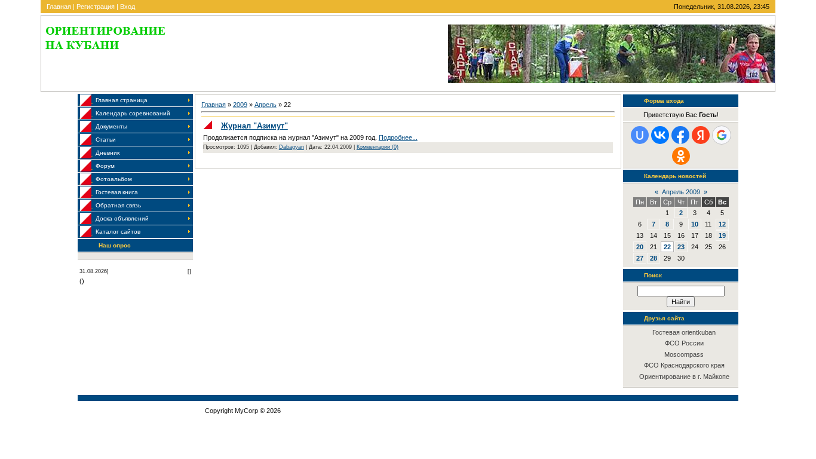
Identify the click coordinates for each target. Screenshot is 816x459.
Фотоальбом (114, 179)
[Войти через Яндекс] (701, 135)
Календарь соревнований (133, 113)
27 (639, 258)
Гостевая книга (117, 192)
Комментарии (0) (377, 147)
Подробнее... (398, 137)
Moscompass (684, 354)
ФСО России (684, 343)
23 (681, 246)
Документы (111, 126)
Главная (59, 6)
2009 (240, 104)
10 (694, 224)
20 (639, 246)
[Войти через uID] (640, 135)
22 (667, 246)
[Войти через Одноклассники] (681, 156)
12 (722, 224)
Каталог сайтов (118, 231)
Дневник (107, 152)
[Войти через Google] (721, 135)
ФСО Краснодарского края (684, 365)
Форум (105, 166)
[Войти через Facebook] (680, 135)
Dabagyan (291, 147)
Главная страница (122, 100)
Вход (127, 6)
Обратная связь (118, 205)
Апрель (265, 104)
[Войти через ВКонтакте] (660, 135)
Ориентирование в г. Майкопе (684, 376)
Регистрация (95, 6)
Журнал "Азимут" (254, 125)
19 (722, 235)
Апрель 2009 (681, 191)
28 (653, 258)
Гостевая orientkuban (684, 332)
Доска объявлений (122, 218)
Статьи (106, 139)
